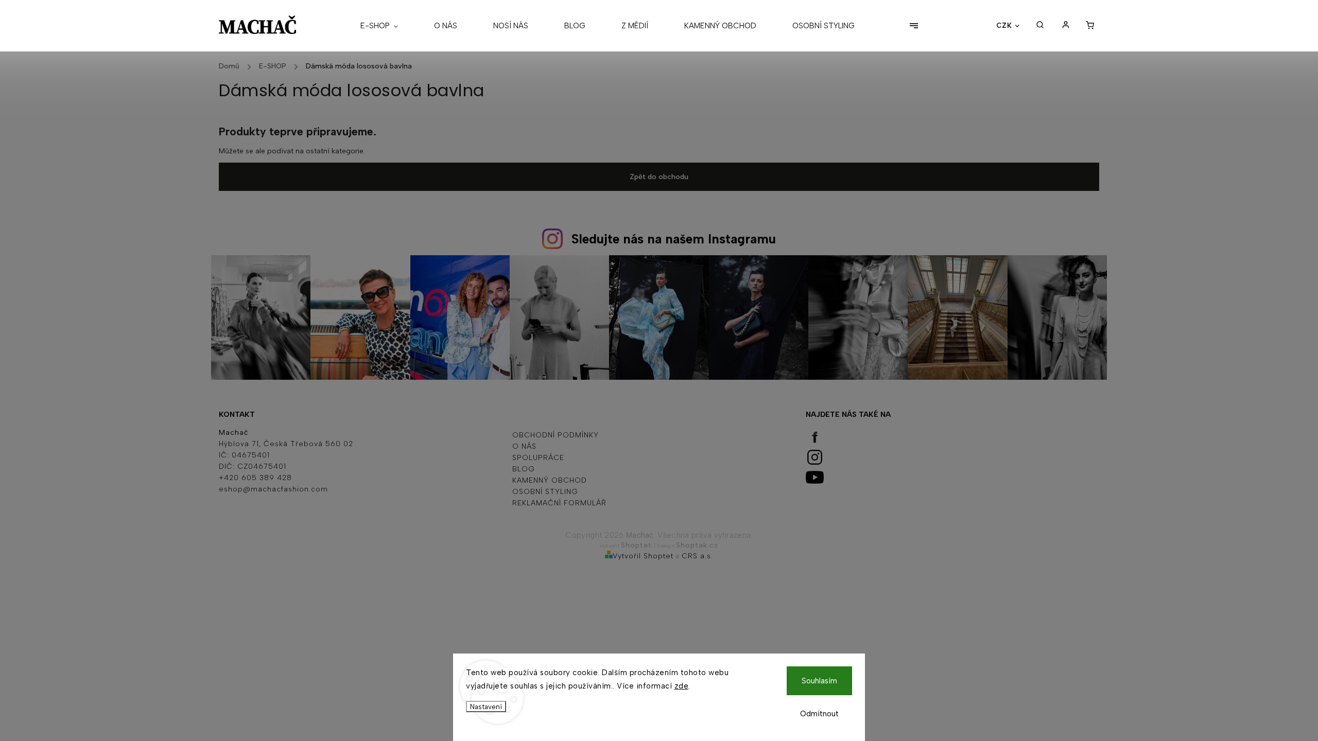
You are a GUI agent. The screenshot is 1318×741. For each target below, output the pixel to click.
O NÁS (524, 446)
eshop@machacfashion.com (273, 489)
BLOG (523, 469)
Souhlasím (819, 680)
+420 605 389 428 (255, 477)
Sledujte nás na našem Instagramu (673, 238)
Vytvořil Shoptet (643, 556)
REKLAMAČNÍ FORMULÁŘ (559, 503)
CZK (1004, 25)
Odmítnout (819, 713)
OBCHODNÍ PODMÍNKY (555, 435)
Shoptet (636, 545)
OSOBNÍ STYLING (545, 491)
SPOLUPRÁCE (538, 457)
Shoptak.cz (697, 545)
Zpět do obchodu (659, 176)
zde (681, 686)
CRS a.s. (697, 556)
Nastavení (486, 706)
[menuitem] (388, 25)
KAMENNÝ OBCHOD (549, 480)
